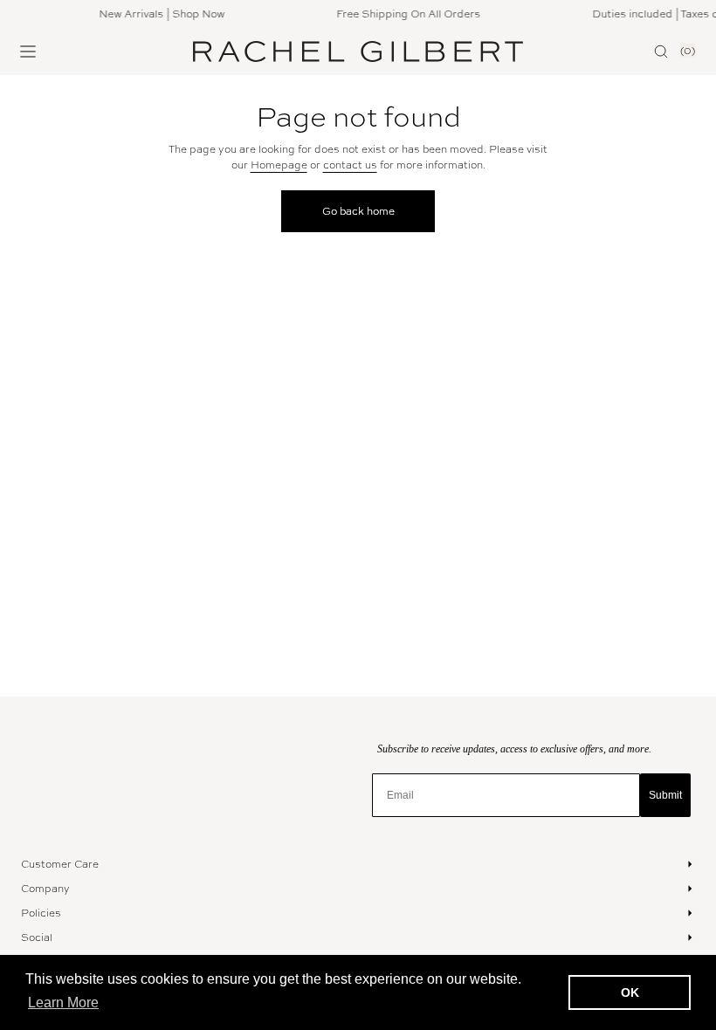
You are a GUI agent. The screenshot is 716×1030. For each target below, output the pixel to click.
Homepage (279, 165)
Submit (665, 795)
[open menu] (27, 51)
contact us (350, 165)
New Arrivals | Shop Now (158, 14)
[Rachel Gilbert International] (358, 52)
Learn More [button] (63, 1002)
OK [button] (630, 992)
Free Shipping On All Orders (405, 14)
